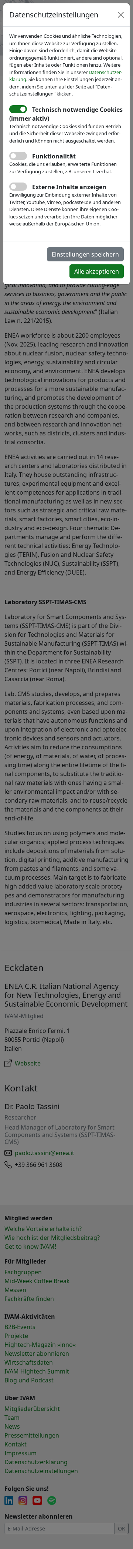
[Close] (121, 15)
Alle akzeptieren (96, 271)
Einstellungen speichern (85, 254)
